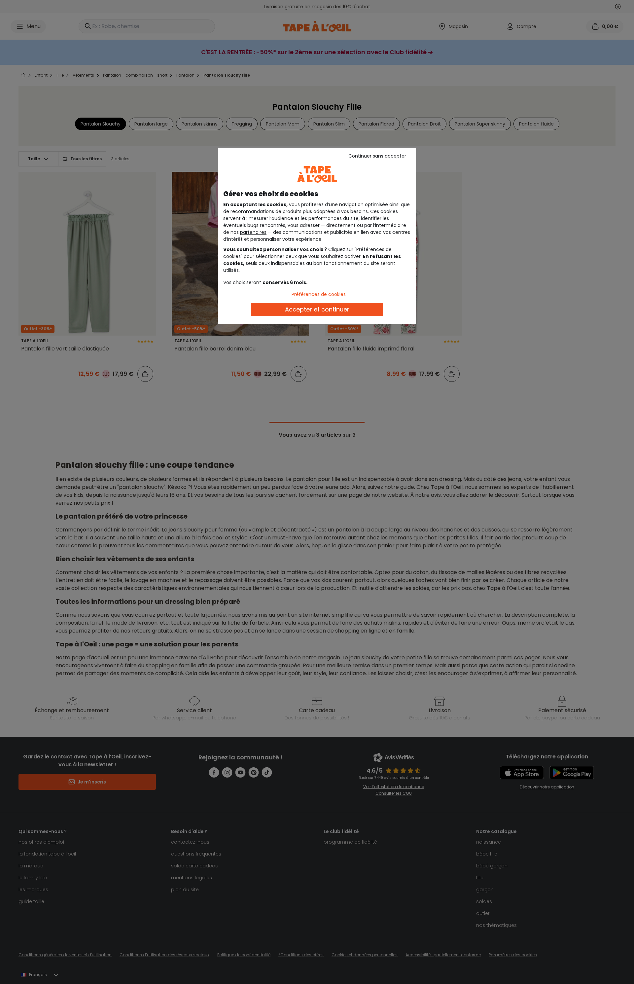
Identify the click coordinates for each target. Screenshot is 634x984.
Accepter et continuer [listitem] (317, 309)
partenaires (253, 232)
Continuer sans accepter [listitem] (377, 156)
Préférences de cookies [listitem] (319, 294)
